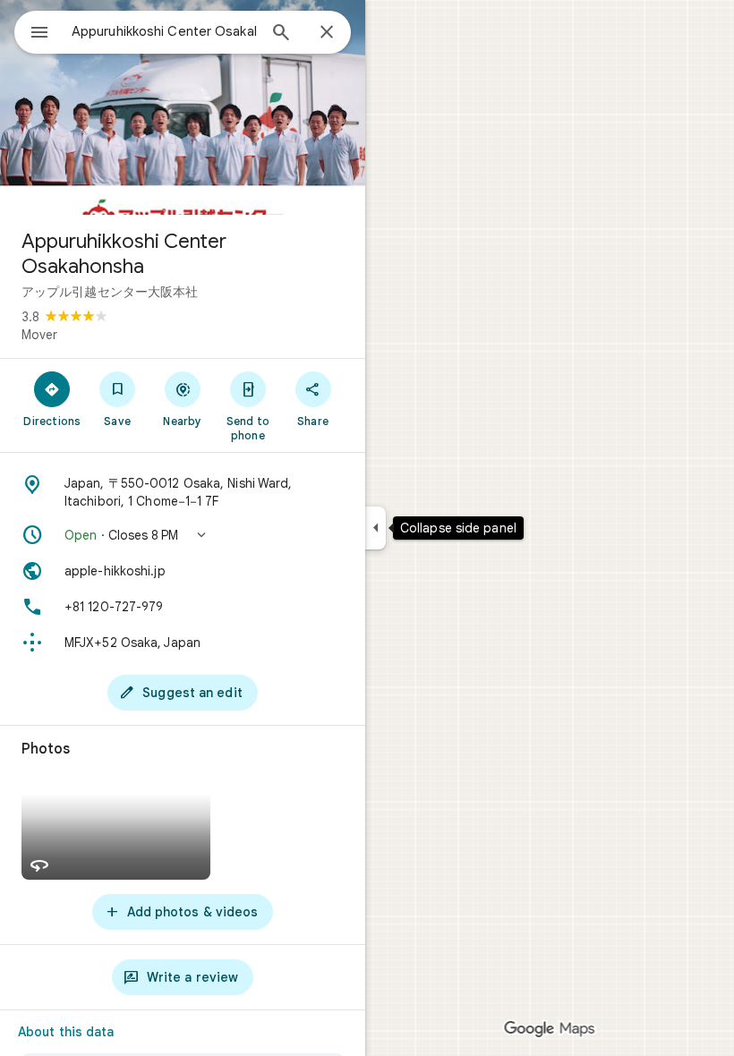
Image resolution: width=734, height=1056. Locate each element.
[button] (182, 535)
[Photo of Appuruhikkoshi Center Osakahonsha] (182, 107)
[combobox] (164, 31)
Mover (39, 335)
